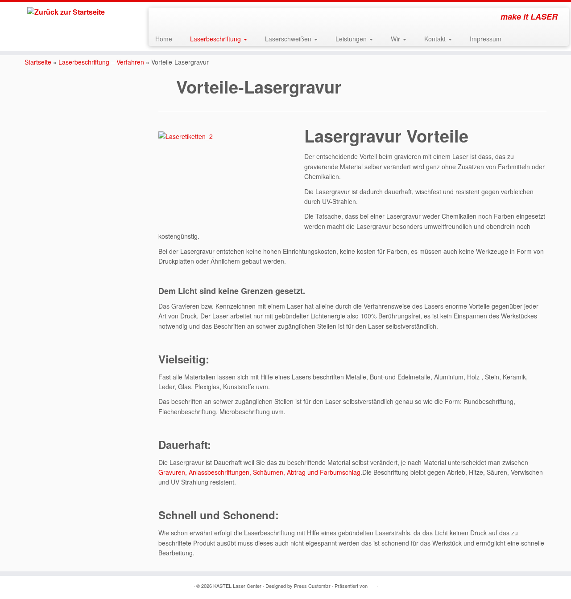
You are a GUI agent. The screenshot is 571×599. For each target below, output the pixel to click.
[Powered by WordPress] (372, 584)
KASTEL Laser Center (237, 585)
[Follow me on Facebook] (173, 18)
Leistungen (351, 38)
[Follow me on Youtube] (197, 18)
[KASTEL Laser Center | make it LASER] (66, 12)
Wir (396, 38)
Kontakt (435, 38)
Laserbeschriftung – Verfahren (101, 61)
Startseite (38, 61)
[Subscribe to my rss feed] (161, 18)
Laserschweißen (289, 38)
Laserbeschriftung (216, 38)
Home (163, 38)
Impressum (485, 38)
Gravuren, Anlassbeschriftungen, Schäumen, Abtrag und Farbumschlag (259, 472)
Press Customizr (312, 585)
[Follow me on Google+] (185, 18)
